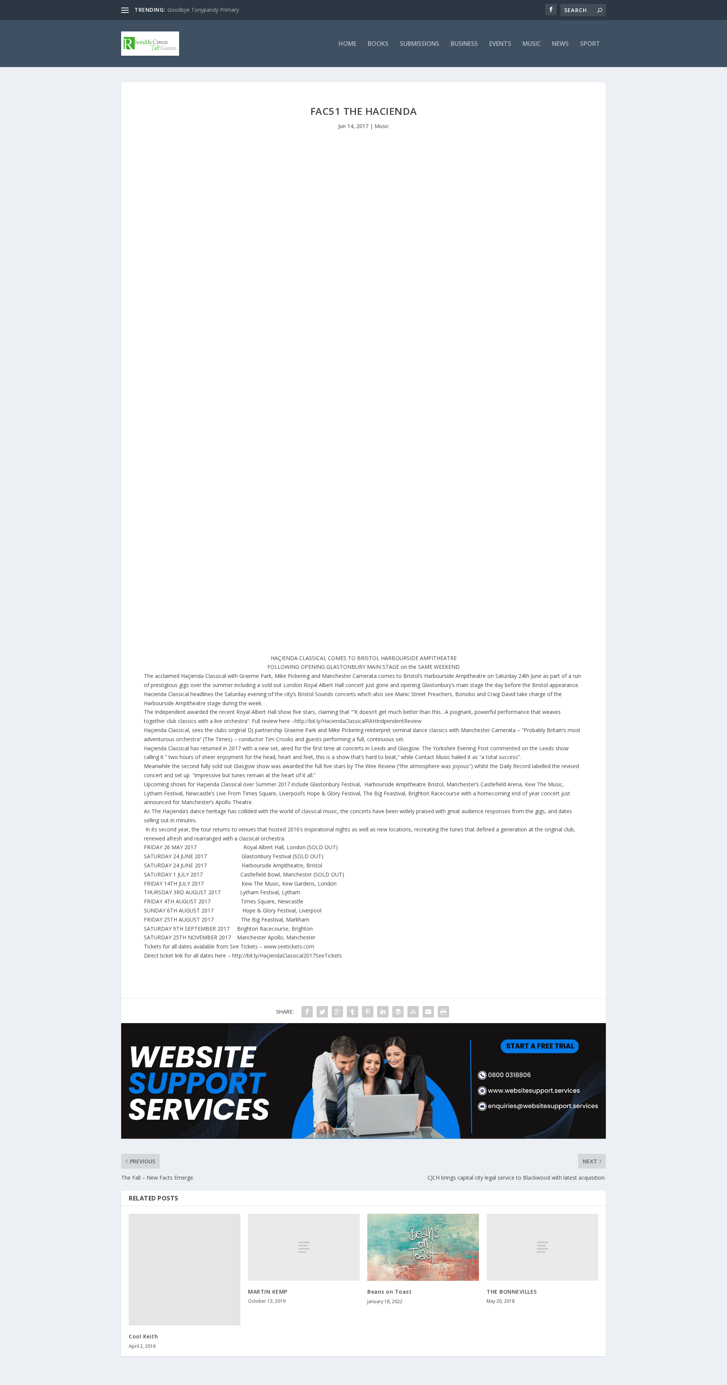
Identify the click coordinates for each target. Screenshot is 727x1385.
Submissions (419, 44)
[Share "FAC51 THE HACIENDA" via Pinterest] (367, 1011)
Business (464, 44)
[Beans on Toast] (423, 1247)
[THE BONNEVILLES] (542, 1247)
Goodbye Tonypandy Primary (203, 9)
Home (347, 44)
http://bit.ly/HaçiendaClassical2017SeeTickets (287, 955)
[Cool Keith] (184, 1270)
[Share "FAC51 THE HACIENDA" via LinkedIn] (382, 1011)
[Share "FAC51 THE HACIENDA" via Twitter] (322, 1011)
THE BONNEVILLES (512, 1291)
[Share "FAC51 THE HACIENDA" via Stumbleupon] (413, 1011)
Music (532, 44)
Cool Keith (143, 1336)
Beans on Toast (389, 1291)
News (560, 44)
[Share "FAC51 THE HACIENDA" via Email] (428, 1011)
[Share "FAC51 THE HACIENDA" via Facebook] (307, 1011)
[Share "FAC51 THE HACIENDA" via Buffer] (398, 1011)
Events (500, 44)
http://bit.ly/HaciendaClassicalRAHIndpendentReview (358, 721)
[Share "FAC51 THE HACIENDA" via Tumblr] (352, 1011)
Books (378, 44)
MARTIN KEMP (267, 1291)
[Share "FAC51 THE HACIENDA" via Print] (443, 1011)
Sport (590, 44)
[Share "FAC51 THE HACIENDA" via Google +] (337, 1011)
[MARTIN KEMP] (304, 1247)
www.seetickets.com (289, 946)
